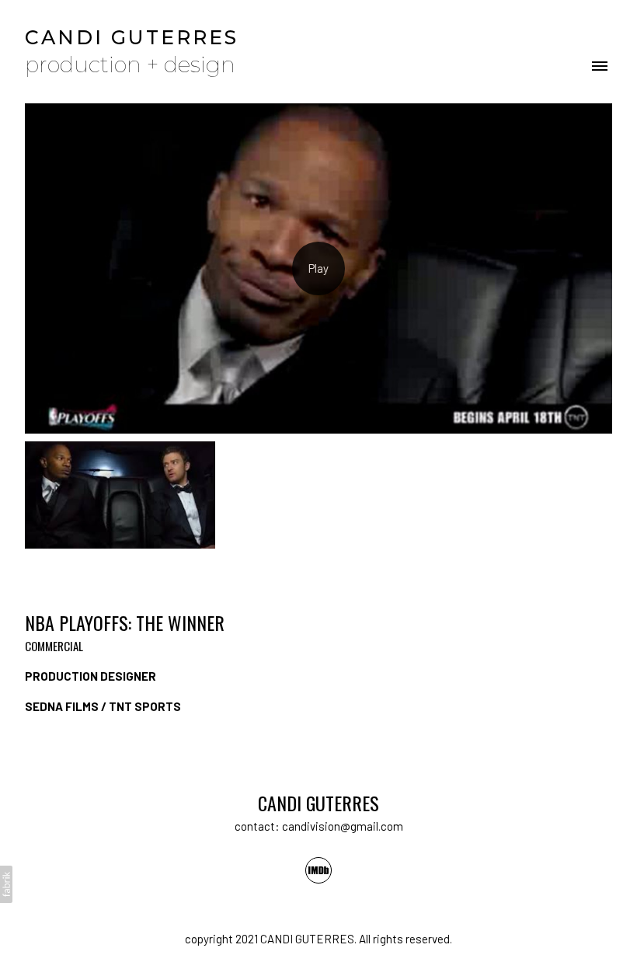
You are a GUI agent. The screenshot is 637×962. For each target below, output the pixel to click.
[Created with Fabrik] (6, 884)
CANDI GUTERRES (318, 803)
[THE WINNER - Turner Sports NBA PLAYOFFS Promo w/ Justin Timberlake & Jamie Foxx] (318, 268)
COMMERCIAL (54, 645)
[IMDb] (318, 870)
